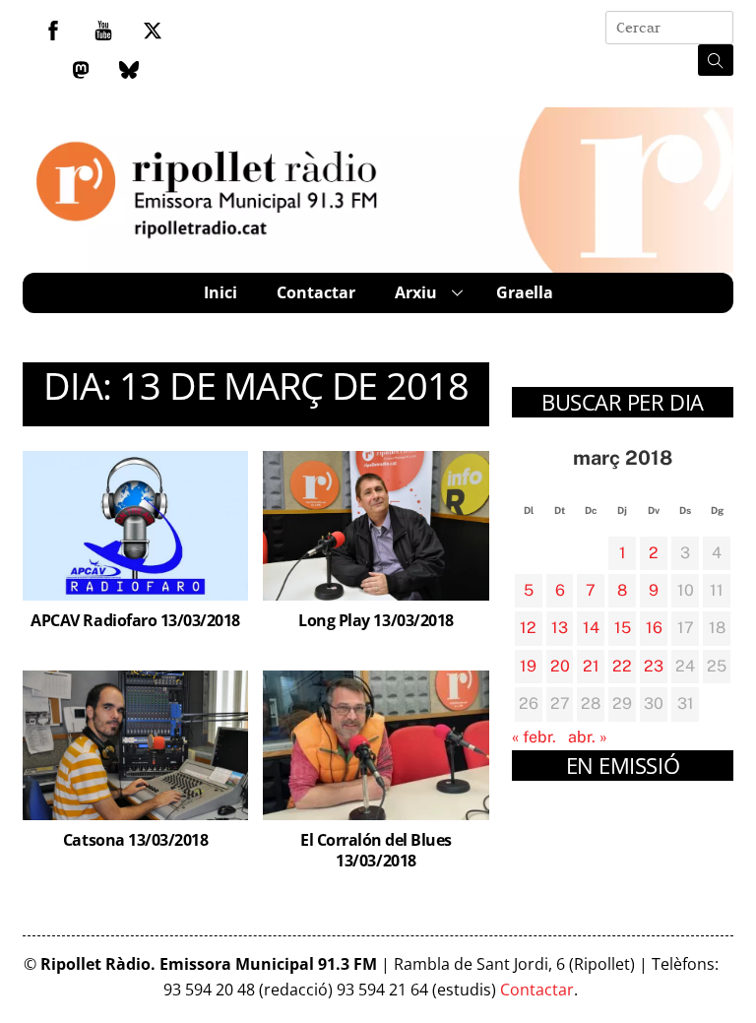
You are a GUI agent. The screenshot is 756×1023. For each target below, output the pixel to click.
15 (622, 627)
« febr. (534, 737)
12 (528, 627)
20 (560, 666)
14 (591, 627)
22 (622, 666)
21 (591, 666)
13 (559, 627)
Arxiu (416, 292)
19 (528, 666)
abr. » (587, 737)
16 (654, 627)
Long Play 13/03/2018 (375, 620)
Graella (524, 292)
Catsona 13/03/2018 (135, 840)
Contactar (316, 292)
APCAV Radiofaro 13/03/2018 (135, 620)
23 (653, 666)
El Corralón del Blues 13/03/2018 (376, 850)
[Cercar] (715, 60)
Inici (220, 292)
